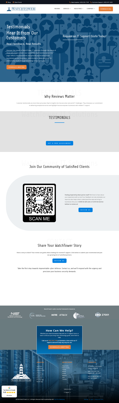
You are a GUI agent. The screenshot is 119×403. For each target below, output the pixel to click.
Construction (40, 374)
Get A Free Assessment (59, 143)
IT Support (66, 392)
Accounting (39, 368)
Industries (78, 9)
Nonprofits (39, 378)
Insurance (39, 372)
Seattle (64, 373)
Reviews (57, 9)
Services (66, 9)
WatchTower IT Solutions (31, 50)
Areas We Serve (99, 399)
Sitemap (86, 399)
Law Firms (39, 366)
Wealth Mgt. (40, 381)
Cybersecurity (67, 389)
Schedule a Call (105, 9)
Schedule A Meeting (16, 67)
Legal (91, 399)
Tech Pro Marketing (59, 399)
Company (90, 9)
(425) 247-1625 (108, 2)
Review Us (86, 210)
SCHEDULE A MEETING (59, 347)
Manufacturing (40, 370)
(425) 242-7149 (84, 2)
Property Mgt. (40, 379)
